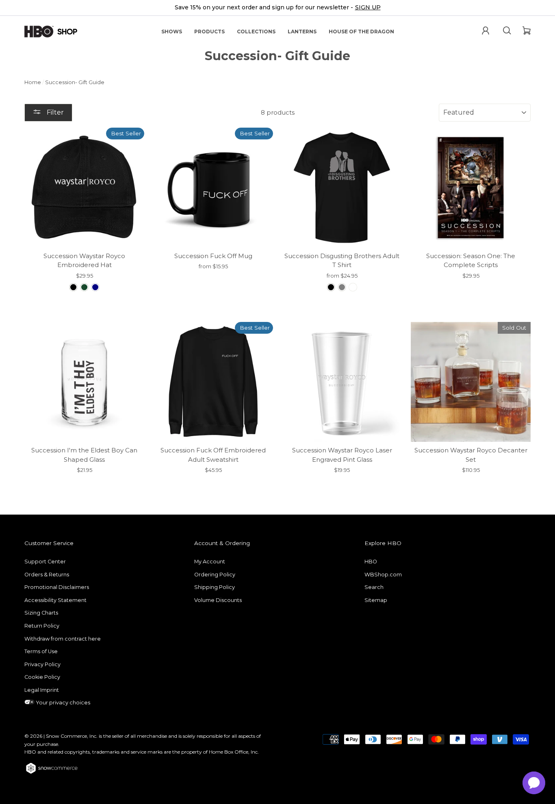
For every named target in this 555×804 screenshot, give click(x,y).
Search (374, 587)
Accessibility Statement (55, 600)
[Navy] (95, 287)
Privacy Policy (42, 664)
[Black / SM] (331, 287)
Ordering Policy (214, 574)
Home (32, 82)
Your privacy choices (62, 703)
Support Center (45, 561)
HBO (370, 561)
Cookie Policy (42, 677)
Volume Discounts (218, 600)
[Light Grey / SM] (342, 287)
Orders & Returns (46, 574)
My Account (209, 561)
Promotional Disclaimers (56, 587)
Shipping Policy (214, 587)
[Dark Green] (84, 287)
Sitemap (375, 600)
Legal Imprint (41, 690)
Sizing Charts (41, 613)
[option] (277, 8)
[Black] (73, 287)
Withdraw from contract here (62, 639)
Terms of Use (41, 651)
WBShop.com (383, 574)
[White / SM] (353, 287)
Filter (54, 112)
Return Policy (41, 626)
